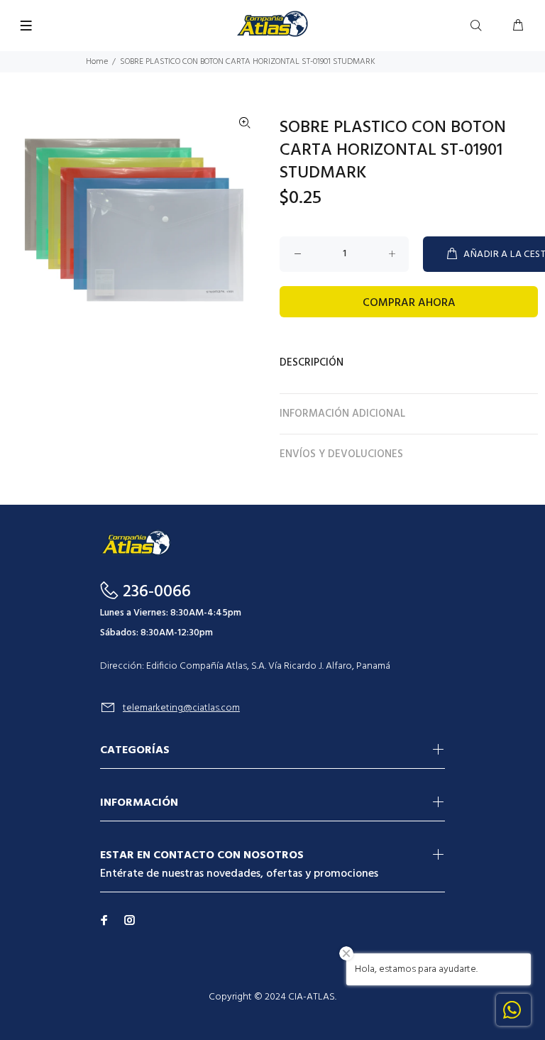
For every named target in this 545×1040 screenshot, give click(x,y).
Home (97, 62)
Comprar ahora (409, 303)
